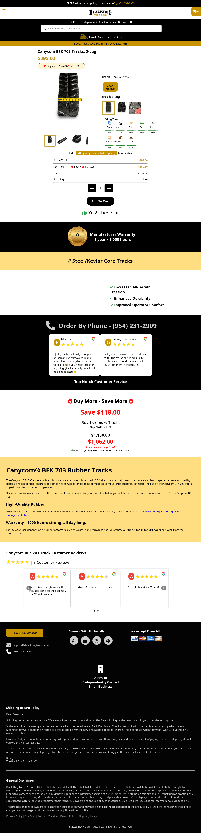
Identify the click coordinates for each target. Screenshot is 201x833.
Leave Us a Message (25, 633)
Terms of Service (48, 816)
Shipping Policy (88, 816)
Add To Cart (100, 201)
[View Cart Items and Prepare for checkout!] (7, 10)
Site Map (30, 816)
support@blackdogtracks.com (31, 645)
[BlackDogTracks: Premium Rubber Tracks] (100, 18)
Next (163, 588)
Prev (28, 588)
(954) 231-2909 (126, 3)
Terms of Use (118, 794)
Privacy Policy (14, 816)
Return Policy (68, 816)
